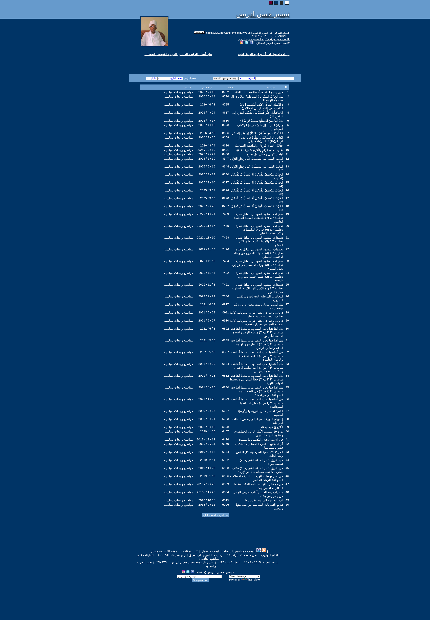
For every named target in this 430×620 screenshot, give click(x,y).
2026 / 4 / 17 (206, 120)
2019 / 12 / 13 (206, 439)
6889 (225, 340)
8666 (225, 133)
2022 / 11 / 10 (206, 237)
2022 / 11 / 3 (207, 284)
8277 (225, 182)
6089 (225, 484)
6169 (225, 443)
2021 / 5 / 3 (207, 352)
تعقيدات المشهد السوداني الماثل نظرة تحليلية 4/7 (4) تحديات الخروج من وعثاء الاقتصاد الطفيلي (258, 253)
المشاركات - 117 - (228, 562)
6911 (225, 312)
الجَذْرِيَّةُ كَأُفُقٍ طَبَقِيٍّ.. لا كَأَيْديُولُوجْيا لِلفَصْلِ (257, 133)
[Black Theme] (281, 3)
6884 (225, 364)
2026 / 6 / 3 (207, 104)
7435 (225, 225)
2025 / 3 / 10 (206, 182)
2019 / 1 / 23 (206, 468)
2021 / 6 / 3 (207, 304)
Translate (253, 579)
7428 (225, 237)
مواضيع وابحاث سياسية (178, 92)
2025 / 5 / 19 (206, 158)
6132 (225, 460)
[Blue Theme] (276, 3)
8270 (225, 198)
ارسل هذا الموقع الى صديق (206, 555)
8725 (225, 104)
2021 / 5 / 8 (207, 328)
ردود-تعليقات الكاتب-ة (171, 555)
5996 (225, 504)
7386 (225, 296)
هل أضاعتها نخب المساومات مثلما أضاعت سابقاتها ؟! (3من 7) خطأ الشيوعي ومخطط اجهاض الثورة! (256, 379)
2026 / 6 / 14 (206, 96)
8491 (225, 150)
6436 (225, 439)
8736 (225, 96)
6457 (225, 431)
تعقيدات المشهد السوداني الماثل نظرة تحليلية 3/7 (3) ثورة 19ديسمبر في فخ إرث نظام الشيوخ (256, 265)
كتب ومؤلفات (189, 551)
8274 (225, 190)
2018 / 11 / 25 (206, 492)
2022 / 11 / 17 (206, 225)
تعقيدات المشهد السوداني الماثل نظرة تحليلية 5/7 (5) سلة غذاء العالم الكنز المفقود (259, 241)
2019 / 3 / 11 (207, 443)
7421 (225, 284)
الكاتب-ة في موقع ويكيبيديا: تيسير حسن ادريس (264, 39)
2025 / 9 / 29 (206, 154)
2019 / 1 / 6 (207, 476)
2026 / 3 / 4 (207, 145)
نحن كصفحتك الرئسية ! (241, 555)
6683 (225, 419)
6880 (225, 387)
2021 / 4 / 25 (206, 399)
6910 (225, 320)
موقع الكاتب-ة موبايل (163, 551)
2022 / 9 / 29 (206, 296)
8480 (225, 154)
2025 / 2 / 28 (206, 206)
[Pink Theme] (271, 3)
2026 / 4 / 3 (207, 133)
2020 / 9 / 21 (206, 419)
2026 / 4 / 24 (206, 112)
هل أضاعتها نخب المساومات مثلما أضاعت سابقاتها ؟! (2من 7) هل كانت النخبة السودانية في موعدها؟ (257, 391)
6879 (225, 399)
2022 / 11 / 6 (207, 261)
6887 (225, 352)
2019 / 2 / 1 (207, 460)
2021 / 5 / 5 (207, 340)
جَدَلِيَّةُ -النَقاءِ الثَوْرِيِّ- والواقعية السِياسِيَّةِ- (258, 145)
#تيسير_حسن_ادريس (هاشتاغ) (272, 42)
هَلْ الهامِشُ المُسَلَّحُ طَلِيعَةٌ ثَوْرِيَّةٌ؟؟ (261, 120)
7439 (225, 214)
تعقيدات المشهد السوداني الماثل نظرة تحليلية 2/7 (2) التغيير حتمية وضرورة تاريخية (259, 276)
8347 (225, 158)
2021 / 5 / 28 (206, 312)
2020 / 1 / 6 (207, 431)
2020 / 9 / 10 (206, 427)
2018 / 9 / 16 (206, 504)
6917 (225, 304)
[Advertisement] (174, 62)
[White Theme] (287, 3)
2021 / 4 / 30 (206, 364)
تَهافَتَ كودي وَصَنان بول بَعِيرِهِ (265, 154)
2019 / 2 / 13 (206, 452)
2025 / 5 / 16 (206, 166)
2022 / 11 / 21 (206, 214)
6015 (225, 500)
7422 (225, 272)
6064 (225, 492)
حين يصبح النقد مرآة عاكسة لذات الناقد (258, 92)
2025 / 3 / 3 (207, 198)
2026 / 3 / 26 (206, 137)
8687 (225, 112)
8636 (225, 145)
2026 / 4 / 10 (206, 125)
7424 (225, 261)
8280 (225, 174)
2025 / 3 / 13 (206, 174)
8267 (225, 206)
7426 (225, 249)
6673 (225, 427)
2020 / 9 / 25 (206, 411)
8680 (225, 120)
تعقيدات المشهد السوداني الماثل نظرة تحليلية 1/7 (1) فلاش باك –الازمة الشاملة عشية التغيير (257, 288)
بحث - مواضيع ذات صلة (238, 551)
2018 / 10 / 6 (206, 500)
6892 (225, 328)
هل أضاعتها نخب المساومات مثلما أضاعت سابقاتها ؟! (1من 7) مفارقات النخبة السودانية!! (257, 403)
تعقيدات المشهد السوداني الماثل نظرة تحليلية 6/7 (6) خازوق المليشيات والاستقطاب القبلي (259, 229)
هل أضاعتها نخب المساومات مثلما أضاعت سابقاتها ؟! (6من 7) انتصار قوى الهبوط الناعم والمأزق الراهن (257, 344)
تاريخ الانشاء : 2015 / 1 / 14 (261, 562)
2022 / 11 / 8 (207, 249)
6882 (225, 375)
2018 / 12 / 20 (206, 484)
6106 (225, 476)
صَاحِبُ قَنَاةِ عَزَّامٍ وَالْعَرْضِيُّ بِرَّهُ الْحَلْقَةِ (259, 150)
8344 (225, 166)
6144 (225, 452)
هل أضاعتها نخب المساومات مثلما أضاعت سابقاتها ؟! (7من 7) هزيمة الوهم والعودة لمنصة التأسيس (257, 332)
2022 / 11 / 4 (207, 272)
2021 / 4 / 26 (206, 387)
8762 (225, 92)
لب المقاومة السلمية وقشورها (264, 500)
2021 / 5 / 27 (206, 320)
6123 (225, 468)
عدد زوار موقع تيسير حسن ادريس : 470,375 (184, 562)
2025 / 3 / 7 (207, 190)
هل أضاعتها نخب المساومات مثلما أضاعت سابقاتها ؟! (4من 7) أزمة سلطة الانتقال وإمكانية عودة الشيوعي (257, 367)
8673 (225, 125)
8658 (225, 137)
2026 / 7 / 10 (206, 92)
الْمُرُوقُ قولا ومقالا (272, 427)
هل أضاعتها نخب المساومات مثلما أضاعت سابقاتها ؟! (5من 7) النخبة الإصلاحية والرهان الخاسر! (257, 356)
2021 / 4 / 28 (206, 375)
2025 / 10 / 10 (206, 150)
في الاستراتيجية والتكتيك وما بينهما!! (261, 439)
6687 (225, 411)
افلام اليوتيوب (269, 555)
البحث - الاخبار (210, 551)
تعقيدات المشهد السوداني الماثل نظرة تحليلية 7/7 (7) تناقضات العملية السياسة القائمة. (258, 217)
